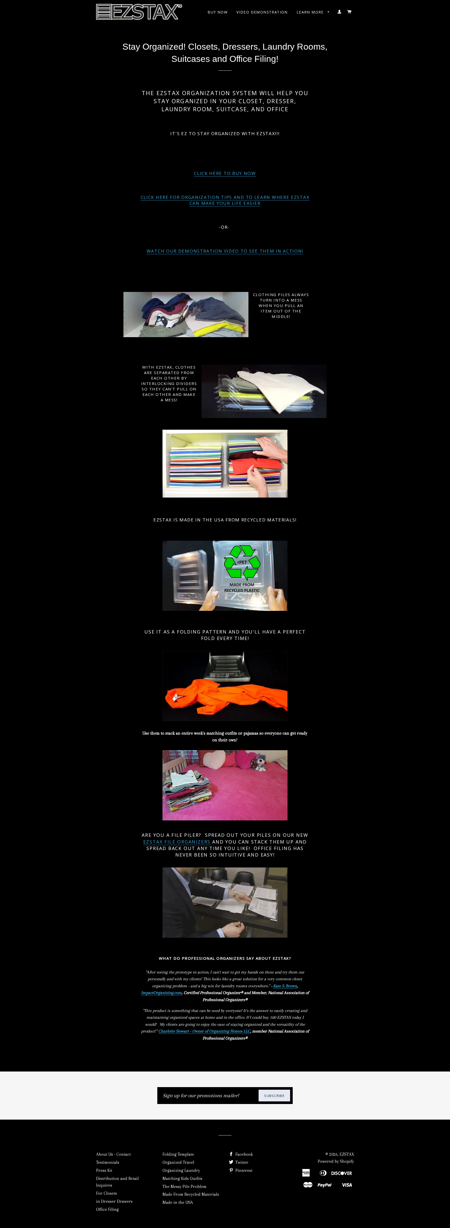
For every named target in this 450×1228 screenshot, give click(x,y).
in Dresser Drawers (114, 1201)
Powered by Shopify (336, 1161)
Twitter (241, 1162)
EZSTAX (347, 1154)
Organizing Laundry (181, 1170)
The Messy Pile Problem (184, 1186)
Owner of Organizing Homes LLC (221, 1031)
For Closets (106, 1193)
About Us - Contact (113, 1154)
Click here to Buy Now (225, 173)
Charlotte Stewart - (175, 1031)
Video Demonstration (262, 12)
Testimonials (107, 1162)
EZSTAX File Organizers (177, 842)
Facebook (243, 1154)
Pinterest (243, 1170)
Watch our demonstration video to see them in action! (225, 251)
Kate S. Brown (285, 985)
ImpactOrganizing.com (161, 992)
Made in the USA (177, 1202)
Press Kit (104, 1170)
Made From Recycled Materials (190, 1194)
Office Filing (107, 1209)
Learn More (311, 12)
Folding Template (178, 1154)
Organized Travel (178, 1162)
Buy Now (218, 12)
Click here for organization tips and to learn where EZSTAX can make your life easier (225, 200)
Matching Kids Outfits (182, 1178)
